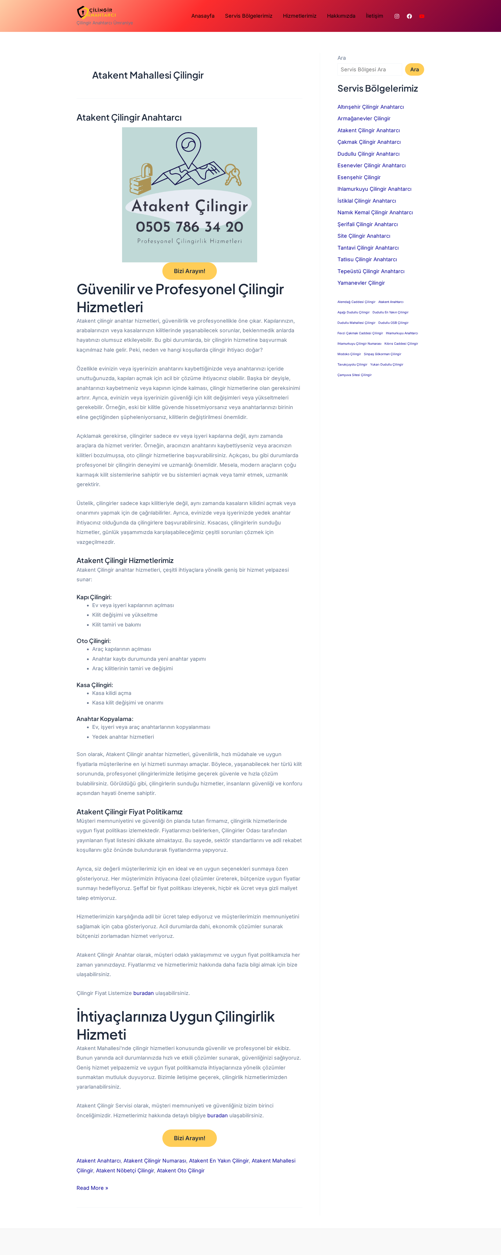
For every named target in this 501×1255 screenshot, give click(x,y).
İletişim (374, 16)
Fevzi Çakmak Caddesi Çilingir (360, 333)
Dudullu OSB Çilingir (393, 323)
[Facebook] (409, 16)
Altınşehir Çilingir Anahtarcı (370, 107)
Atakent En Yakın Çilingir (219, 1161)
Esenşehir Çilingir (359, 177)
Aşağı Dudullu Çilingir (353, 312)
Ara (341, 58)
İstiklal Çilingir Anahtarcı (366, 201)
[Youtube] (421, 16)
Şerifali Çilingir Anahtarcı (367, 224)
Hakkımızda (341, 16)
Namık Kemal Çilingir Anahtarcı (375, 212)
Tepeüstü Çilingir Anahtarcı (370, 271)
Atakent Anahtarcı (99, 1161)
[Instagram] (397, 16)
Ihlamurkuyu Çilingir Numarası (359, 344)
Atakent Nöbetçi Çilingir (125, 1170)
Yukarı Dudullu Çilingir (386, 364)
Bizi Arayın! (189, 271)
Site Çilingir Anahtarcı (363, 236)
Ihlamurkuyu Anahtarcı (402, 333)
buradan (144, 993)
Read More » (92, 1187)
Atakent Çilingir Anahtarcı (129, 117)
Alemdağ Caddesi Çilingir (356, 302)
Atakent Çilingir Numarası (155, 1161)
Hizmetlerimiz (300, 16)
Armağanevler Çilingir (364, 118)
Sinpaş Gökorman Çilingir (382, 354)
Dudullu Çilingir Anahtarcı (368, 154)
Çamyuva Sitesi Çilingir (354, 375)
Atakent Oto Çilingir (181, 1170)
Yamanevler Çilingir (361, 283)
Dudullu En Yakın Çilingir (391, 312)
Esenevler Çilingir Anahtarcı (371, 165)
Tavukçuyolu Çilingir (352, 364)
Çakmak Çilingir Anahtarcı (369, 142)
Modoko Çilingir (349, 354)
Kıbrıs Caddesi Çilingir (401, 344)
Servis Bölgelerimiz (249, 16)
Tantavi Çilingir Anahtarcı (368, 248)
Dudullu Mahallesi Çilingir (356, 323)
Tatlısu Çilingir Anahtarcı (367, 259)
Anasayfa (203, 16)
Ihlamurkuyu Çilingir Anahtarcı (374, 189)
